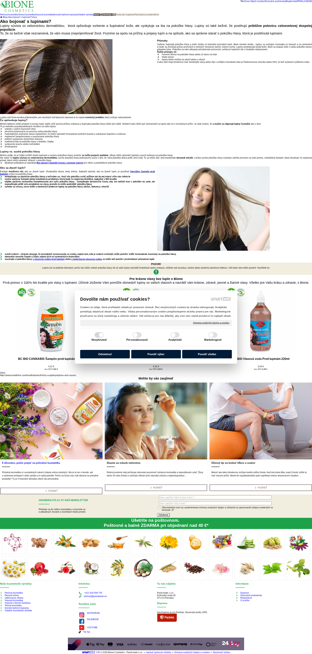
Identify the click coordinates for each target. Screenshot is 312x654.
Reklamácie (246, 598)
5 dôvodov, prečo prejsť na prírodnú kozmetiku (31, 462)
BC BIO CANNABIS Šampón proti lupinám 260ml (51, 358)
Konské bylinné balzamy (17, 608)
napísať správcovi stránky (158, 652)
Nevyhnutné (99, 339)
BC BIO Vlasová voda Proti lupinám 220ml (260, 358)
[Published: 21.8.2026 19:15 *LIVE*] (97, 652)
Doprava (244, 593)
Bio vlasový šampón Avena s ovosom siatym (60, 163)
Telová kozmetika (13, 605)
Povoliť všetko (207, 354)
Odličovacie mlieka (14, 598)
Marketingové (213, 339)
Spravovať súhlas (221, 652)
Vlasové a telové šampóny (18, 603)
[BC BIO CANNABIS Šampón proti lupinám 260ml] (51, 321)
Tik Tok (86, 632)
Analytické (175, 339)
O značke (245, 600)
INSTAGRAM (93, 613)
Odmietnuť (105, 354)
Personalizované (137, 339)
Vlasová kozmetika (14, 600)
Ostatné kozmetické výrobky (18, 610)
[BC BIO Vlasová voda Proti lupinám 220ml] (260, 321)
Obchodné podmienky (251, 595)
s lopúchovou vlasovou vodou (86, 259)
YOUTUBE (92, 627)
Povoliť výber (156, 354)
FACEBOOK (93, 619)
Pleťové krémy (12, 595)
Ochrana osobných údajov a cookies (211, 323)
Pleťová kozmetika (14, 593)
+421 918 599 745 (93, 593)
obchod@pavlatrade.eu (95, 596)
